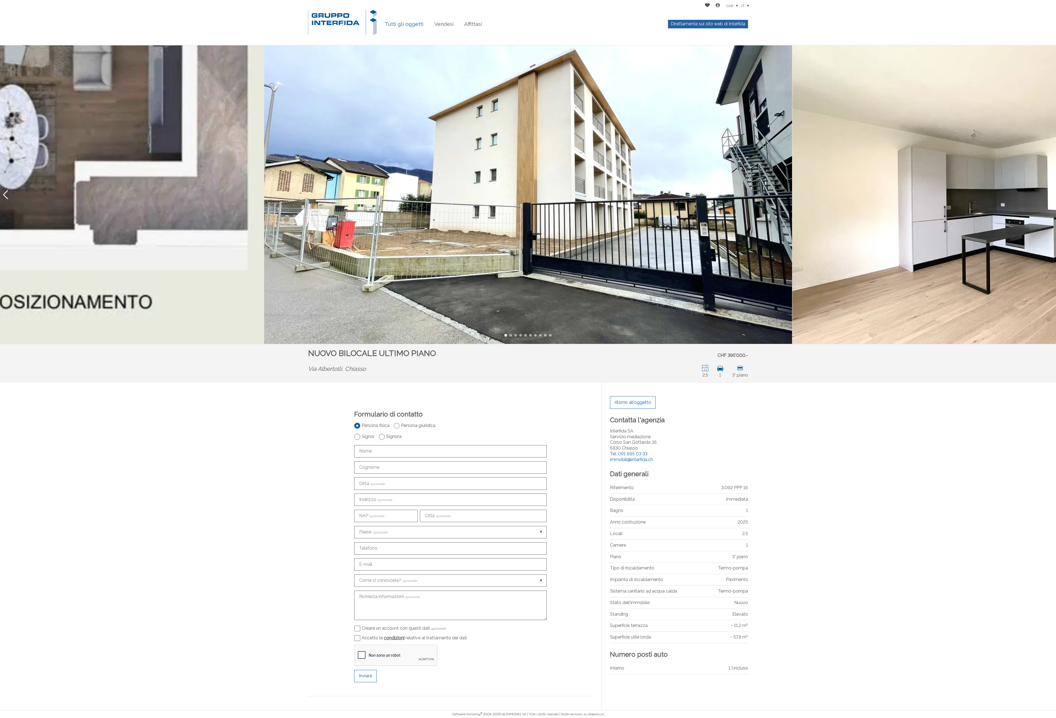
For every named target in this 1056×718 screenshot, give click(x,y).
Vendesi (444, 24)
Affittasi (473, 24)
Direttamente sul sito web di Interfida (708, 23)
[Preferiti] (707, 6)
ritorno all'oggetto (633, 402)
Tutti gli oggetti (404, 24)
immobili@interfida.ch (631, 459)
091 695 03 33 (628, 453)
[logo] (342, 22)
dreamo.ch (596, 714)
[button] (5, 194)
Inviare (365, 675)
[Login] (717, 6)
